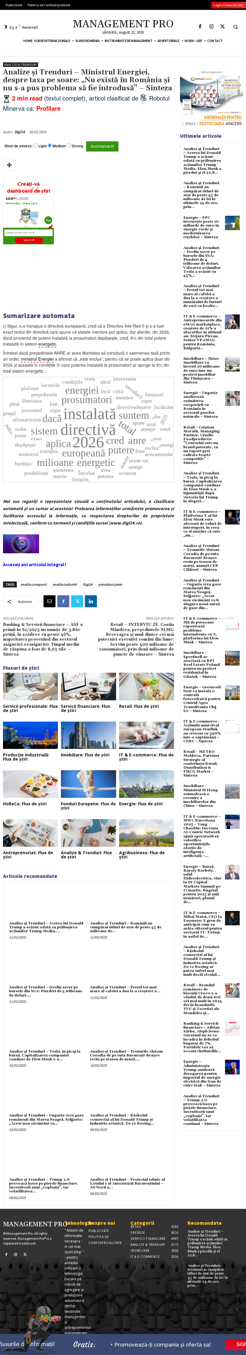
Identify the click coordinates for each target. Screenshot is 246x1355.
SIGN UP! (29, 240)
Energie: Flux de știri (141, 804)
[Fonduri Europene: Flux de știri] (88, 784)
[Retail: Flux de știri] (146, 686)
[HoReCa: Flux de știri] (30, 784)
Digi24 (19, 131)
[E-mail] (50, 601)
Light (42, 146)
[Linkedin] (91, 601)
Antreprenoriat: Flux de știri (28, 855)
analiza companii (33, 584)
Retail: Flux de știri (139, 706)
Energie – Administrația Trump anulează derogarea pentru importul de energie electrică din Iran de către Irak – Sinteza (202, 1073)
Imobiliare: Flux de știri (85, 755)
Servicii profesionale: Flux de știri (30, 708)
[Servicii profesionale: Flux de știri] (30, 686)
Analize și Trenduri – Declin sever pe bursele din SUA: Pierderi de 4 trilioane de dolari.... (45, 991)
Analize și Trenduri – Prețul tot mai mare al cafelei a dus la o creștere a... (125, 989)
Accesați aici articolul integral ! (34, 564)
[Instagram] (211, 27)
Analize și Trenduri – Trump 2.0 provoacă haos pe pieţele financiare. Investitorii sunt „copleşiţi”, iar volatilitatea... (43, 1185)
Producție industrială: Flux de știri (26, 757)
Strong (77, 146)
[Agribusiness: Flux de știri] (146, 833)
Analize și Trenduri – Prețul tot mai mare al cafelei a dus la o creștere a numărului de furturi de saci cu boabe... (202, 296)
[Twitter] (222, 27)
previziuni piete (110, 584)
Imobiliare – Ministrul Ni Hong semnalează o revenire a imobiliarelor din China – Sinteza (200, 796)
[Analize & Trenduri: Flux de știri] (88, 833)
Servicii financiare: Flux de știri (85, 708)
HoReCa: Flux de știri (24, 804)
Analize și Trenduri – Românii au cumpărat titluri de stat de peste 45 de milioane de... (125, 927)
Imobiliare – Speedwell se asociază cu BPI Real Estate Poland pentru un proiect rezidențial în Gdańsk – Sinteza (201, 664)
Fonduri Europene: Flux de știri (88, 806)
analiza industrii (64, 584)
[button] (235, 26)
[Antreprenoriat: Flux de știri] (30, 833)
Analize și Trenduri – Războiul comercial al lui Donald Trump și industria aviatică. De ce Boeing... (122, 1119)
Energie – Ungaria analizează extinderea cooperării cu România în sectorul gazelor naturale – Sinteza (200, 405)
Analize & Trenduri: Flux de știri (86, 855)
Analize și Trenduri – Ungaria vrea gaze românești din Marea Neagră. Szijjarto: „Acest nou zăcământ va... (46, 1119)
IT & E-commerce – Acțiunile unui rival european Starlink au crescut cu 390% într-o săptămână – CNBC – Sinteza (202, 731)
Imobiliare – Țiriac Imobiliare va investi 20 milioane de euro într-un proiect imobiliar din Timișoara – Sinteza (201, 370)
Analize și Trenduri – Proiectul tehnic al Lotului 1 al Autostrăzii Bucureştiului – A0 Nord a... (127, 1183)
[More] (9, 165)
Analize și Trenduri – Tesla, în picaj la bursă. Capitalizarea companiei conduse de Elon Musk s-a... (44, 1055)
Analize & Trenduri (20, 65)
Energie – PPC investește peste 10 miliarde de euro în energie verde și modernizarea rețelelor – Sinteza (201, 227)
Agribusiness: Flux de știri (142, 855)
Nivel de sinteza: (18, 146)
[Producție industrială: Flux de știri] (30, 735)
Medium (59, 146)
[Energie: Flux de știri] (146, 784)
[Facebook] (200, 27)
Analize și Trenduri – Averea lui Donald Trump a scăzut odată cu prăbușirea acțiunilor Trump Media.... (46, 927)
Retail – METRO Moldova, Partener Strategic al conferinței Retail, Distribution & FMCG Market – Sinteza (201, 764)
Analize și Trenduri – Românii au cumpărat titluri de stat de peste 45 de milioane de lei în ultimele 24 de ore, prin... (201, 195)
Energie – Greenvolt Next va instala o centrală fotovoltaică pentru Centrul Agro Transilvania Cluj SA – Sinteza (202, 699)
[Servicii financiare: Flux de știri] (88, 686)
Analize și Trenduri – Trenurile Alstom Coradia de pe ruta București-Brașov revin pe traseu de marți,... (126, 1055)
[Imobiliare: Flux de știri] (88, 735)
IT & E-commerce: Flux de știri (146, 757)
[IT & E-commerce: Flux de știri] (146, 735)
